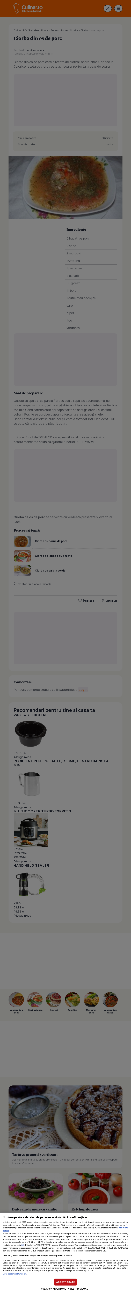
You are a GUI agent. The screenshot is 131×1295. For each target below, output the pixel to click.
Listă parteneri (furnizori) (15, 1273)
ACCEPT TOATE (65, 1281)
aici (22, 1245)
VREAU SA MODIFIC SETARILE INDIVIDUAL (64, 1288)
